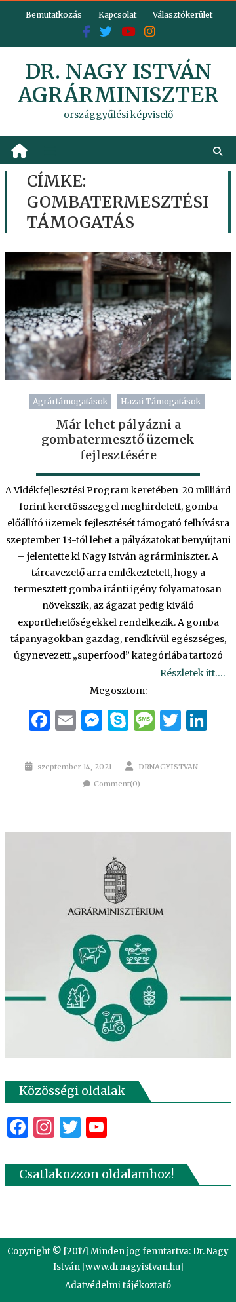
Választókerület (182, 15)
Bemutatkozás (54, 15)
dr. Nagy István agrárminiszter (118, 83)
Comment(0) (117, 783)
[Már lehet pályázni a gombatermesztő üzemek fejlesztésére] (118, 316)
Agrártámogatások (70, 401)
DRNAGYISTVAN (168, 766)
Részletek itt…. (192, 673)
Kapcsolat (117, 15)
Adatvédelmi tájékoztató (118, 1285)
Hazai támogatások (161, 401)
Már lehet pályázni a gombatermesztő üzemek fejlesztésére (118, 440)
